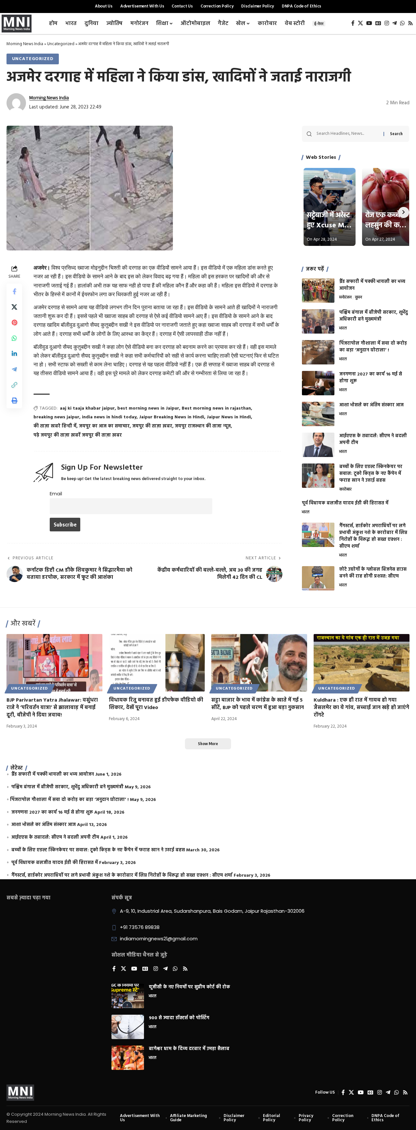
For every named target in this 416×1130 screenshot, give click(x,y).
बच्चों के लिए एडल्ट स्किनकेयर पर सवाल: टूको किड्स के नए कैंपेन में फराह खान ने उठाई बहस (370, 473)
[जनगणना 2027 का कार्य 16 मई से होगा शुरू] (318, 383)
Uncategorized (60, 44)
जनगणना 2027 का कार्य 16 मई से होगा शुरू (370, 378)
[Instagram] (387, 23)
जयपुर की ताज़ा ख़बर (152, 426)
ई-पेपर (318, 23)
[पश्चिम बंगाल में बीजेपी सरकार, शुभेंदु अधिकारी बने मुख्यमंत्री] (318, 321)
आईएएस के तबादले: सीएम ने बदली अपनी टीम (373, 439)
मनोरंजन (345, 297)
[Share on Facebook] (14, 291)
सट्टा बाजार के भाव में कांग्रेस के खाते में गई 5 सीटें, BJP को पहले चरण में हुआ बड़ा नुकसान (257, 704)
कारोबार (345, 489)
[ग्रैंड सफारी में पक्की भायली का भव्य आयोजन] (318, 290)
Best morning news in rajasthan (216, 408)
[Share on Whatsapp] (14, 338)
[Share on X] (14, 307)
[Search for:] (348, 134)
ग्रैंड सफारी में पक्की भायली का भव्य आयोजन (372, 285)
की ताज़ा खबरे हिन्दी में (54, 426)
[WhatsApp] (402, 23)
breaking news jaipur (56, 417)
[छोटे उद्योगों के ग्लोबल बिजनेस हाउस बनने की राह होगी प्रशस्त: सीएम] (318, 578)
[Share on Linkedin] (14, 354)
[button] (14, 385)
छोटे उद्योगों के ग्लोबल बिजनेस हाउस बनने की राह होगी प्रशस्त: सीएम (373, 573)
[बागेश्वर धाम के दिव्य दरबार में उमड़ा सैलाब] (127, 1058)
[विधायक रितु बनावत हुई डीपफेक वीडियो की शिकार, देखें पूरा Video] (157, 663)
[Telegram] (394, 23)
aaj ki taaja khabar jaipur (87, 408)
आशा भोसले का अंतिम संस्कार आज (371, 405)
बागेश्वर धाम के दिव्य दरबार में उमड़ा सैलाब (189, 1049)
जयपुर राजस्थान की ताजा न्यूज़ (203, 426)
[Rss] (410, 23)
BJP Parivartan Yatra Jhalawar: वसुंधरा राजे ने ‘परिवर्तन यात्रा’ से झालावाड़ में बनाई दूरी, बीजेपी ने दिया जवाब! (52, 707)
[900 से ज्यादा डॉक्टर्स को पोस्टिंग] (127, 1027)
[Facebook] (353, 23)
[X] (360, 23)
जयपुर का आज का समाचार (104, 426)
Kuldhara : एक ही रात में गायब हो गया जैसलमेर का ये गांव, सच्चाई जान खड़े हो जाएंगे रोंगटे (361, 707)
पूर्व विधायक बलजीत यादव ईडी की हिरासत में (345, 503)
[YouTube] (369, 23)
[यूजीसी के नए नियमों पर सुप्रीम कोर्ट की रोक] (127, 996)
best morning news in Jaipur (148, 408)
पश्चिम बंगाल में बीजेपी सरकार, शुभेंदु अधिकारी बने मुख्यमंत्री (373, 316)
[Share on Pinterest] (14, 323)
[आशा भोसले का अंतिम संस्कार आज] (318, 414)
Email (56, 493)
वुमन (358, 297)
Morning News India (24, 44)
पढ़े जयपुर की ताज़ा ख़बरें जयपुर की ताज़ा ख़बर (77, 435)
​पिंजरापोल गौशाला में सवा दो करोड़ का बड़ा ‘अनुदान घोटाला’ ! (373, 347)
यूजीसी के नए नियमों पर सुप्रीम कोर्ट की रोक (189, 987)
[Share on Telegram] (14, 369)
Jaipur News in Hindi (229, 417)
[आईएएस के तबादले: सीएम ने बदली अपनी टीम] (318, 445)
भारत (343, 328)
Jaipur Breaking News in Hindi (171, 417)
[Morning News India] (20, 1093)
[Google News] (378, 23)
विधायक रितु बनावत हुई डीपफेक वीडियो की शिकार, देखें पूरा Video (156, 704)
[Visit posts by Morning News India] (16, 103)
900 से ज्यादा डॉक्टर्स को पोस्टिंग (179, 1018)
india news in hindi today (109, 417)
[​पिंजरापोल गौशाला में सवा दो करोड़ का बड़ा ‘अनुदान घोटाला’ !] (318, 352)
